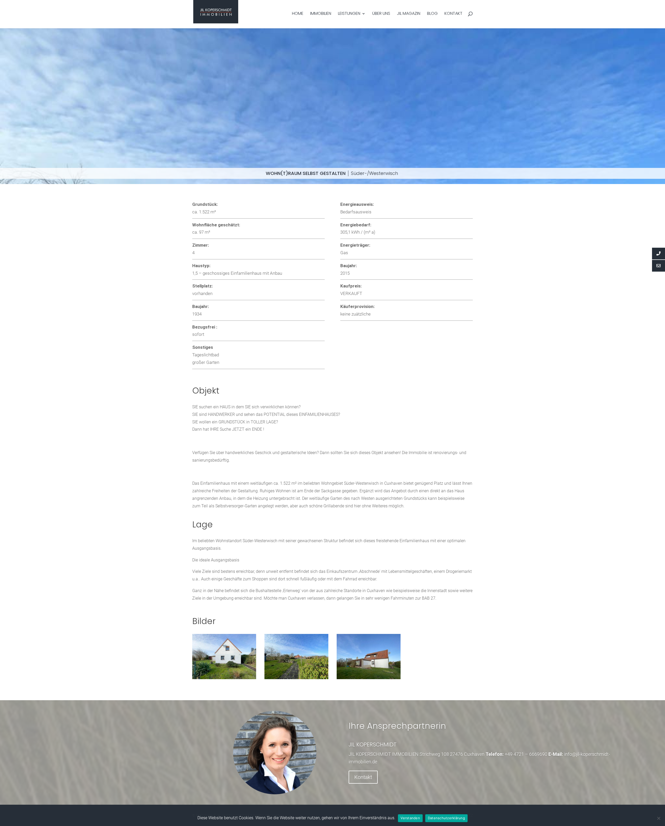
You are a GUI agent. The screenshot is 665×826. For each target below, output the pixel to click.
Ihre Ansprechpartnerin (397, 726)
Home (297, 14)
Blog (432, 14)
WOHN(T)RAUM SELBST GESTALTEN (305, 173)
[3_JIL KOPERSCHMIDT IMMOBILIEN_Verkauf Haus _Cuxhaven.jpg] (296, 677)
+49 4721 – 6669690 (526, 754)
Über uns (381, 14)
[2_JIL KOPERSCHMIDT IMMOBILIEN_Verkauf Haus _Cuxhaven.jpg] (369, 677)
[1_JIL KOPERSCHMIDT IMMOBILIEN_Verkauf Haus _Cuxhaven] (224, 677)
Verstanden (410, 818)
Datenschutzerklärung (446, 818)
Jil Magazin (408, 14)
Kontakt (453, 14)
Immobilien (320, 14)
